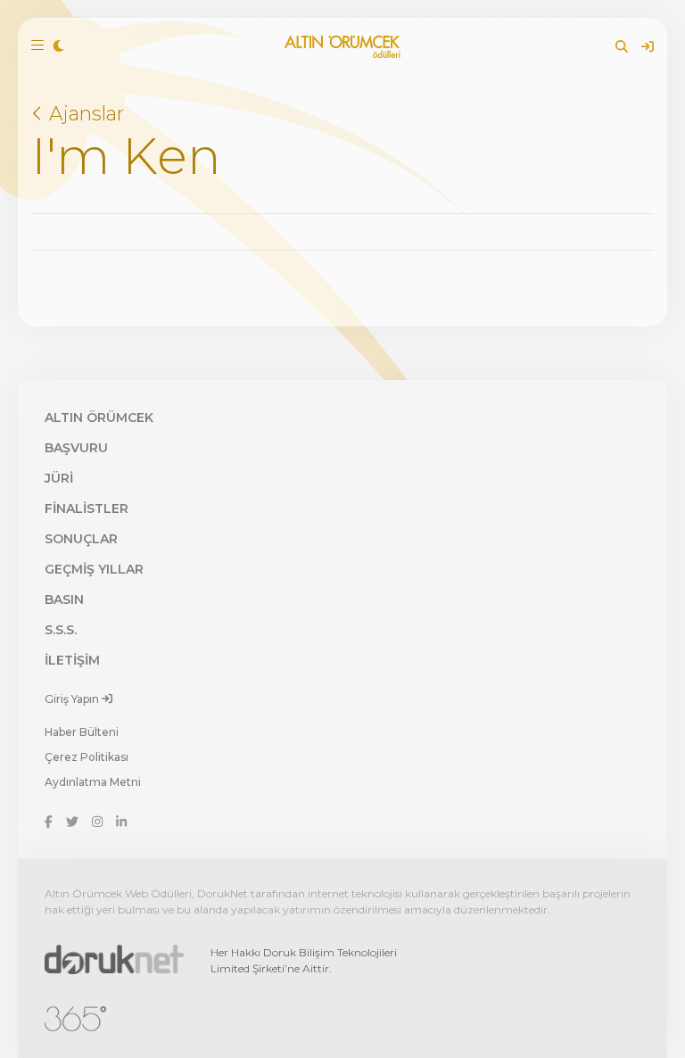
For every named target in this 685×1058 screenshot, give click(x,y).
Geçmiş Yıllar (94, 569)
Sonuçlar (81, 539)
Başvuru (76, 448)
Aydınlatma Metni (93, 782)
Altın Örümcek (99, 417)
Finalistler (86, 508)
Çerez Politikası (86, 757)
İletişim (72, 660)
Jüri (59, 478)
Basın (64, 599)
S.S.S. (61, 630)
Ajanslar (84, 114)
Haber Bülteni (82, 732)
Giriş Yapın (73, 699)
